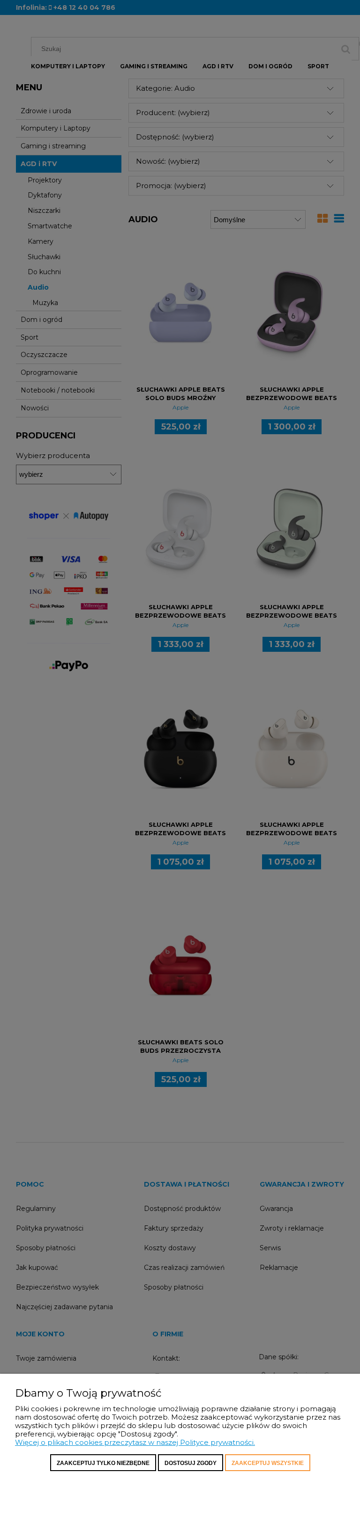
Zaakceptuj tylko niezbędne (103, 1463)
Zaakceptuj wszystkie (268, 1463)
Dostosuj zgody (191, 1463)
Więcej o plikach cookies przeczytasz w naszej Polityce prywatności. (135, 1442)
